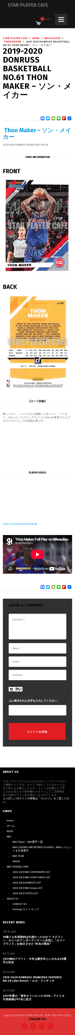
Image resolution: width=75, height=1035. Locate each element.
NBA (9, 836)
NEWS (10, 831)
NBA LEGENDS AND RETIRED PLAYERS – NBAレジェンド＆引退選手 (41, 848)
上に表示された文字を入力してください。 (34, 700)
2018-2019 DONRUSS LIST (26, 882)
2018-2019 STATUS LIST (25, 893)
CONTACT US (19, 904)
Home (10, 820)
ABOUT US (12, 898)
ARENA (16, 861)
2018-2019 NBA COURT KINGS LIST (31, 877)
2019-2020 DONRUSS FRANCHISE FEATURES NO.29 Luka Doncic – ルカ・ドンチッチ (32, 979)
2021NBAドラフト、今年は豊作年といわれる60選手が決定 (35, 960)
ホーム (11, 826)
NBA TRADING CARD (17, 866)
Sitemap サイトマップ (25, 909)
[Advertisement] (37, 447)
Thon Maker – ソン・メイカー (37, 133)
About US (46, 798)
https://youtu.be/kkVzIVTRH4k (20, 524)
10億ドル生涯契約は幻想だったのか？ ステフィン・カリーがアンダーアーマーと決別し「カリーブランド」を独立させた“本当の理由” (34, 940)
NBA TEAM (18, 856)
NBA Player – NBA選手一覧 (27, 842)
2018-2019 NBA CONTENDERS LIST (31, 872)
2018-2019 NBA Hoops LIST (27, 888)
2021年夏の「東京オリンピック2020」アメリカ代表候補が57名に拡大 (34, 997)
